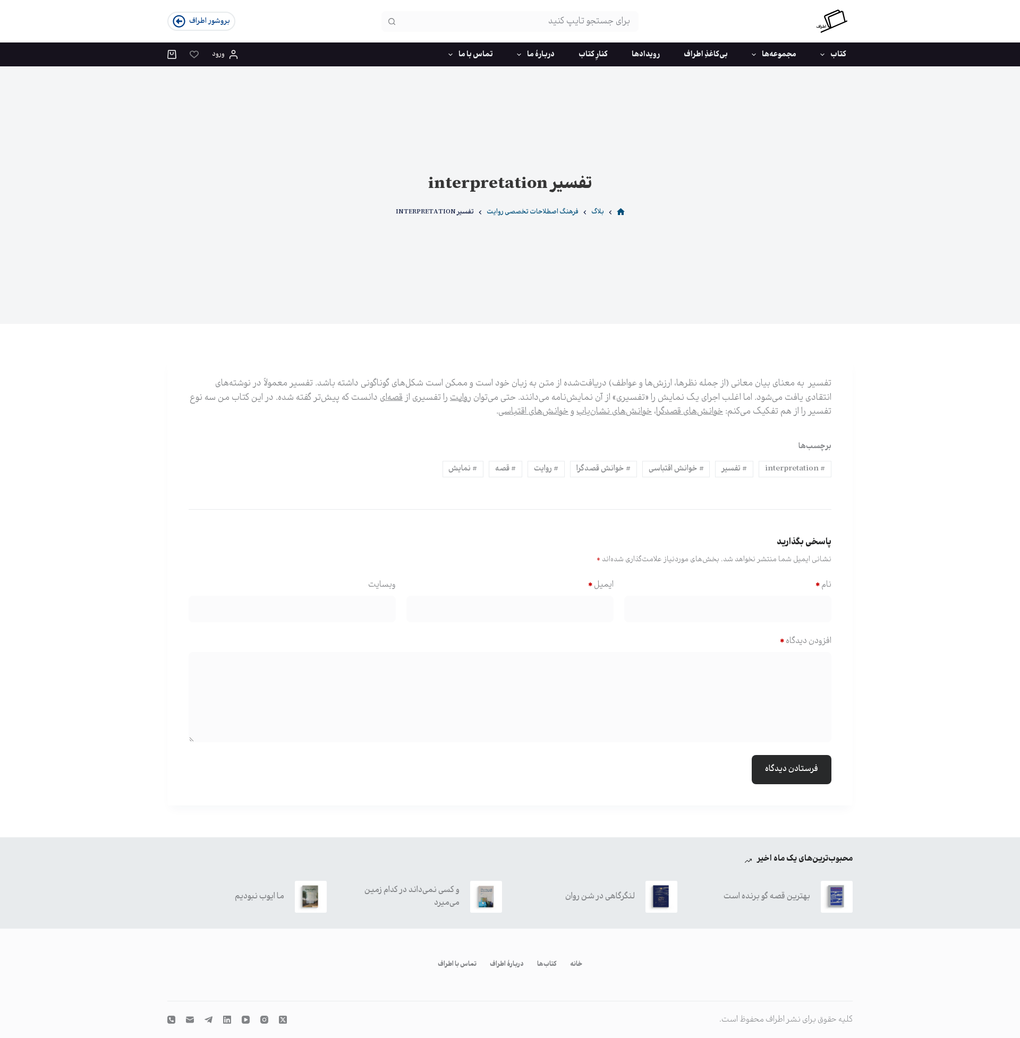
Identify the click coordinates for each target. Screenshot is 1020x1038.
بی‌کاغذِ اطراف (706, 55)
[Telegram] (208, 1020)
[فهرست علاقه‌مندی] (194, 54)
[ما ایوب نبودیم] (311, 897)
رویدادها (646, 55)
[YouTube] (246, 1020)
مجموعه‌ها (779, 55)
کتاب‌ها (547, 964)
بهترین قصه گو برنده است (767, 896)
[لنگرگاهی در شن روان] (661, 897)
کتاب (838, 55)
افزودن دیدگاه (805, 641)
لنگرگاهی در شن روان (600, 896)
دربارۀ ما (541, 55)
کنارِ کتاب (593, 55)
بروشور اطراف (209, 21)
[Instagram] (264, 1020)
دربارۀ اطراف (507, 964)
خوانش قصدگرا (603, 469)
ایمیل (601, 585)
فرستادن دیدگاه (791, 769)
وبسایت (382, 585)
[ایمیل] (190, 1020)
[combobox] (520, 21)
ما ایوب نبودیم (259, 896)
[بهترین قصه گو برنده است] (837, 897)
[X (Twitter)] (283, 1020)
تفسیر (734, 469)
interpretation (795, 469)
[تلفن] (171, 1020)
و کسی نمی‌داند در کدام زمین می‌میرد (412, 897)
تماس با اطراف (457, 964)
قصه (505, 469)
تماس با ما (475, 55)
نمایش (462, 469)
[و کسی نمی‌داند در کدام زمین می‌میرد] (486, 897)
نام (823, 585)
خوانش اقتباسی (676, 469)
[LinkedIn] (227, 1020)
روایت (546, 469)
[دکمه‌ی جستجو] (392, 21)
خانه (576, 964)
